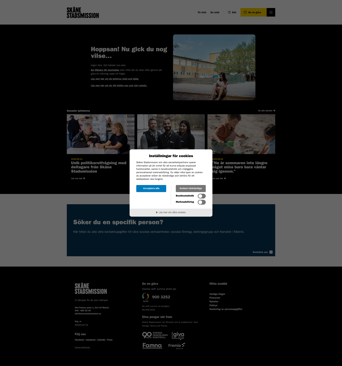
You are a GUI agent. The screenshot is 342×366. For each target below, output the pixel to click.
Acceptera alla (151, 188)
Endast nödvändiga (191, 188)
